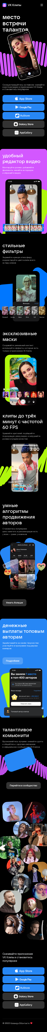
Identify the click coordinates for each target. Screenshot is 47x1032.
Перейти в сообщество (23, 785)
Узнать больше (14, 602)
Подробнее (12, 660)
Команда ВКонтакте (20, 1023)
